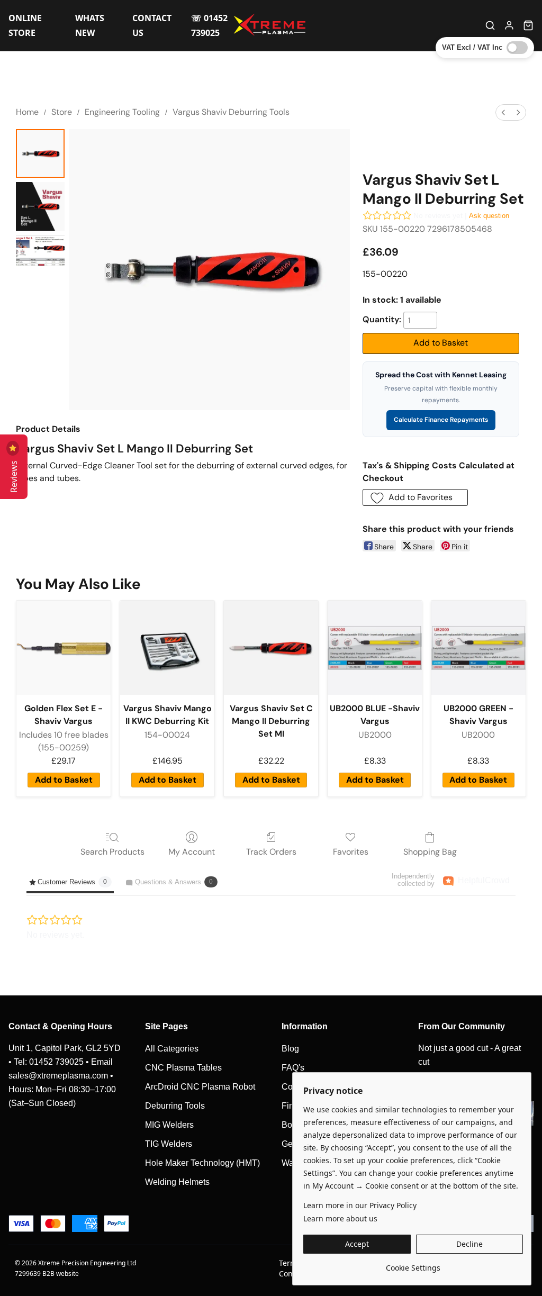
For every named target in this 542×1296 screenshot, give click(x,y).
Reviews (14, 474)
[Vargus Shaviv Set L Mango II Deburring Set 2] (40, 250)
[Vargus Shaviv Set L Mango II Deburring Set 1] (40, 206)
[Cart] (528, 25)
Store (61, 111)
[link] (413, 1264)
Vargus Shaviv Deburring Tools (231, 111)
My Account (191, 851)
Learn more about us (340, 1218)
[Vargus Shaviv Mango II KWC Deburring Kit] (167, 648)
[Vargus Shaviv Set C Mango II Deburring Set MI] (271, 648)
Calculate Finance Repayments (441, 419)
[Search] (490, 25)
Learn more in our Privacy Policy (360, 1205)
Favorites (350, 851)
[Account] (509, 25)
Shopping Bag (430, 851)
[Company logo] (271, 25)
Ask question (489, 216)
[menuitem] (503, 112)
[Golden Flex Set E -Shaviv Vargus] (63, 648)
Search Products (112, 851)
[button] (415, 497)
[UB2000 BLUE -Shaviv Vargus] (375, 648)
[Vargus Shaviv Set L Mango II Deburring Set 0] (40, 153)
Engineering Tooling (122, 111)
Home (27, 111)
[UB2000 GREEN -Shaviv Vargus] (478, 648)
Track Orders (271, 851)
